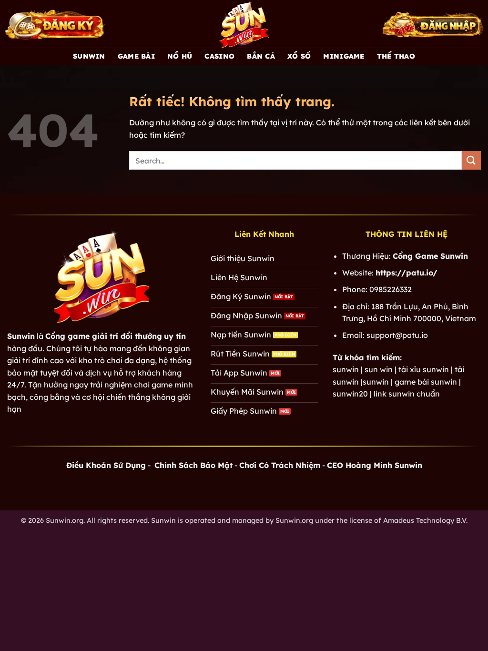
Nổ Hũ (179, 56)
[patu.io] (244, 24)
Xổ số (299, 56)
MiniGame (343, 56)
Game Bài (136, 56)
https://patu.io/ (406, 272)
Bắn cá (261, 56)
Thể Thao (396, 56)
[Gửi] (471, 160)
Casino (219, 56)
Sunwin (89, 56)
